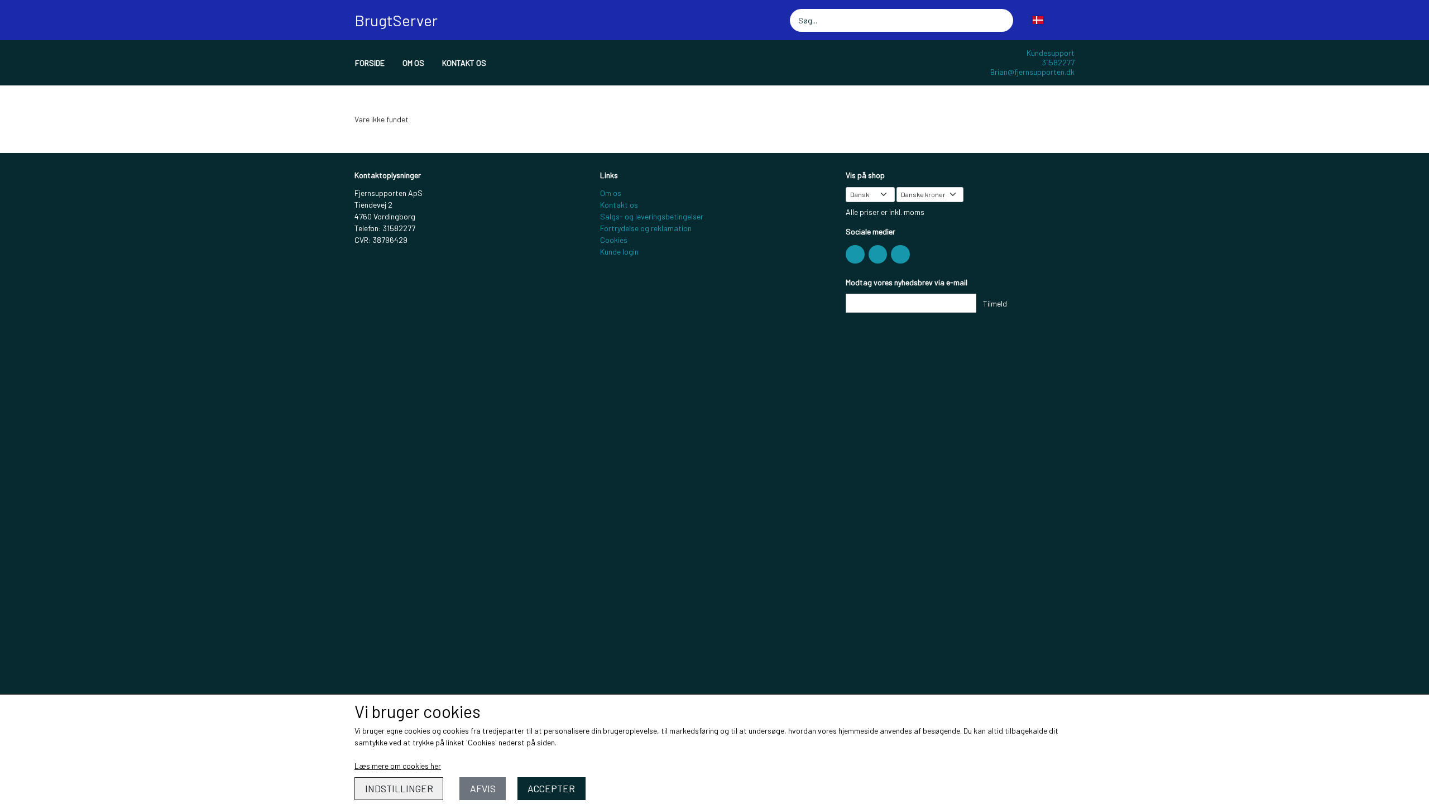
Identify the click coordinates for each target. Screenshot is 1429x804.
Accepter (551, 788)
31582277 (1058, 62)
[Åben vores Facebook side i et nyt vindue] (855, 254)
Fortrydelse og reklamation (646, 228)
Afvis (483, 788)
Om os (413, 63)
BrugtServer (396, 20)
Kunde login (619, 251)
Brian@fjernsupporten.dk (1032, 71)
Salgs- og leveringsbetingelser (651, 216)
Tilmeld (995, 303)
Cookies (613, 240)
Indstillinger (399, 788)
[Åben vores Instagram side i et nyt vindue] (878, 254)
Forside (370, 63)
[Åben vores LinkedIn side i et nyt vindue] (900, 254)
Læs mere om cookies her (397, 765)
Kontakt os (464, 63)
